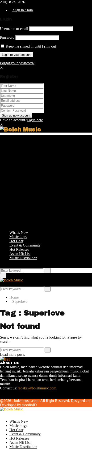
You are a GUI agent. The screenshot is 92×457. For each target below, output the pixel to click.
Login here (35, 120)
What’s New (18, 233)
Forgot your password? (17, 63)
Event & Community (25, 245)
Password (7, 37)
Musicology (18, 237)
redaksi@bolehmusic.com (37, 388)
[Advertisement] (46, 181)
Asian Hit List (19, 254)
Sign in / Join (22, 10)
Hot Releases (19, 249)
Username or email (14, 29)
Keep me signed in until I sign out (30, 46)
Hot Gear (16, 241)
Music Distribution (23, 258)
